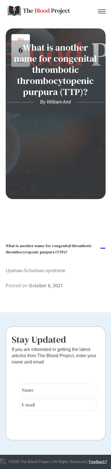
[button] (56, 248)
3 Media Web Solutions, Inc (3, 461)
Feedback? (98, 462)
